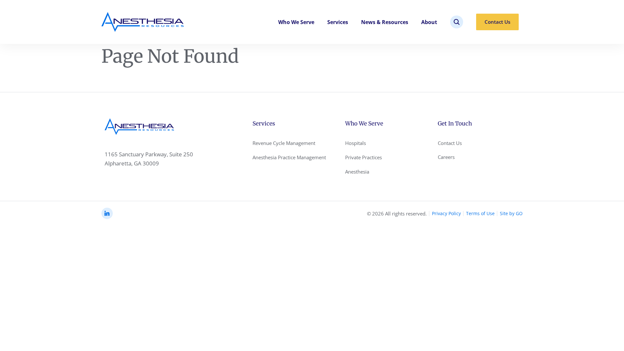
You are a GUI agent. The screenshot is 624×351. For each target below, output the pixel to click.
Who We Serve (296, 22)
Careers (446, 157)
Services (337, 22)
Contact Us (497, 22)
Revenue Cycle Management (284, 143)
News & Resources (384, 22)
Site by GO (511, 213)
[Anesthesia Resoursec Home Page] (142, 21)
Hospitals (355, 143)
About (429, 22)
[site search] (456, 22)
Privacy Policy (446, 213)
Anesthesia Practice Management (289, 157)
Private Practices (363, 157)
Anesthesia (357, 171)
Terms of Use (480, 213)
